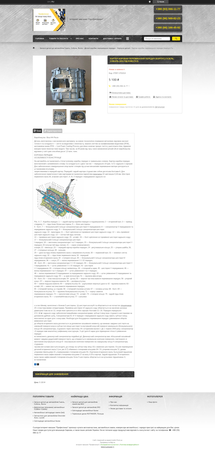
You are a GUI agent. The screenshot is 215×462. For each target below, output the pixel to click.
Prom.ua (119, 440)
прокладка (97, 174)
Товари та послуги (58, 39)
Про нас (80, 39)
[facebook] (35, 365)
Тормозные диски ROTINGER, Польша (88, 414)
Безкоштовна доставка (121, 93)
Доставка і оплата (112, 39)
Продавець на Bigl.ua (107, 442)
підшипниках (126, 305)
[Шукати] (176, 38)
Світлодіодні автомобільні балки (47, 421)
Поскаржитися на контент (110, 445)
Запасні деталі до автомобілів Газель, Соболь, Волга (61, 48)
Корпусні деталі (123, 48)
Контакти (93, 39)
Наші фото (152, 402)
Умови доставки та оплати (121, 408)
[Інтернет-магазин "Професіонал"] (49, 19)
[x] (38, 365)
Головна (39, 39)
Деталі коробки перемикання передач (99, 48)
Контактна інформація (119, 405)
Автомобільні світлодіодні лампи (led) (49, 412)
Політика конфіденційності (129, 445)
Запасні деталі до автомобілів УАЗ (86, 407)
